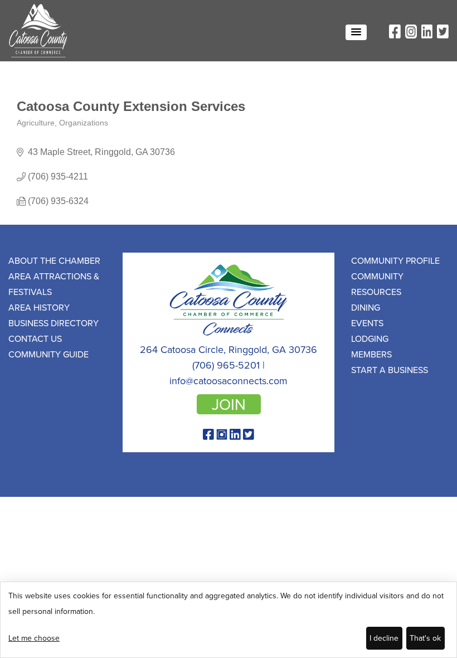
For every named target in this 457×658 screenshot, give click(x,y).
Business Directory (53, 323)
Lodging (369, 338)
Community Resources (377, 284)
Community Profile (395, 260)
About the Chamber (54, 260)
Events (367, 323)
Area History (39, 307)
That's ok (425, 638)
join (229, 404)
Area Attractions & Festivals (53, 284)
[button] (356, 32)
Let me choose (34, 638)
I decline (384, 638)
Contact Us (35, 338)
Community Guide (48, 354)
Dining (365, 307)
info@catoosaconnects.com (228, 381)
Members (371, 354)
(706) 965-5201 (226, 365)
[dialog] (228, 620)
